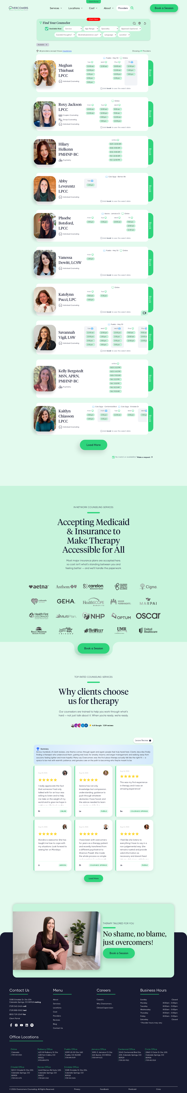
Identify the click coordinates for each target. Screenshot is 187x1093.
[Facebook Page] (11, 1025)
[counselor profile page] (64, 773)
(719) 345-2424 (17, 1006)
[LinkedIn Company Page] (26, 1025)
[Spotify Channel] (32, 1025)
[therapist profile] (45, 73)
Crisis (158, 1089)
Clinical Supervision (105, 1008)
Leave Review (141, 740)
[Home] (18, 8)
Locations (57, 1008)
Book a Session (164, 8)
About (55, 1000)
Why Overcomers (104, 1004)
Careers (100, 1000)
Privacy (77, 1089)
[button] (55, 8)
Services (56, 1004)
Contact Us (58, 1028)
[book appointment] (90, 72)
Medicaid (132, 1089)
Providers (123, 8)
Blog (55, 1024)
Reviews (56, 1020)
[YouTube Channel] (21, 1025)
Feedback (104, 1089)
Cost (55, 1012)
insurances (67, 51)
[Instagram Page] (16, 1025)
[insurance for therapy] (39, 586)
